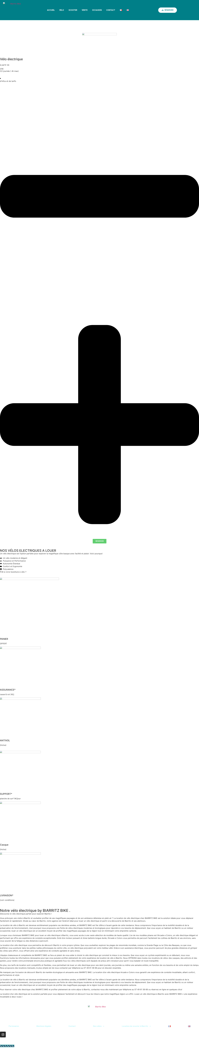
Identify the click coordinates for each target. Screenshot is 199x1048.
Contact (72, 1026)
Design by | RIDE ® (189, 1039)
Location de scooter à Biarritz (135, 1026)
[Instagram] (3, 1034)
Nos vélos (97, 1026)
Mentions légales (43, 1026)
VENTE (85, 10)
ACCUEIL (51, 10)
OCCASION (97, 10)
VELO (61, 10)
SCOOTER (73, 10)
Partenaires (14, 1026)
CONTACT (110, 10)
